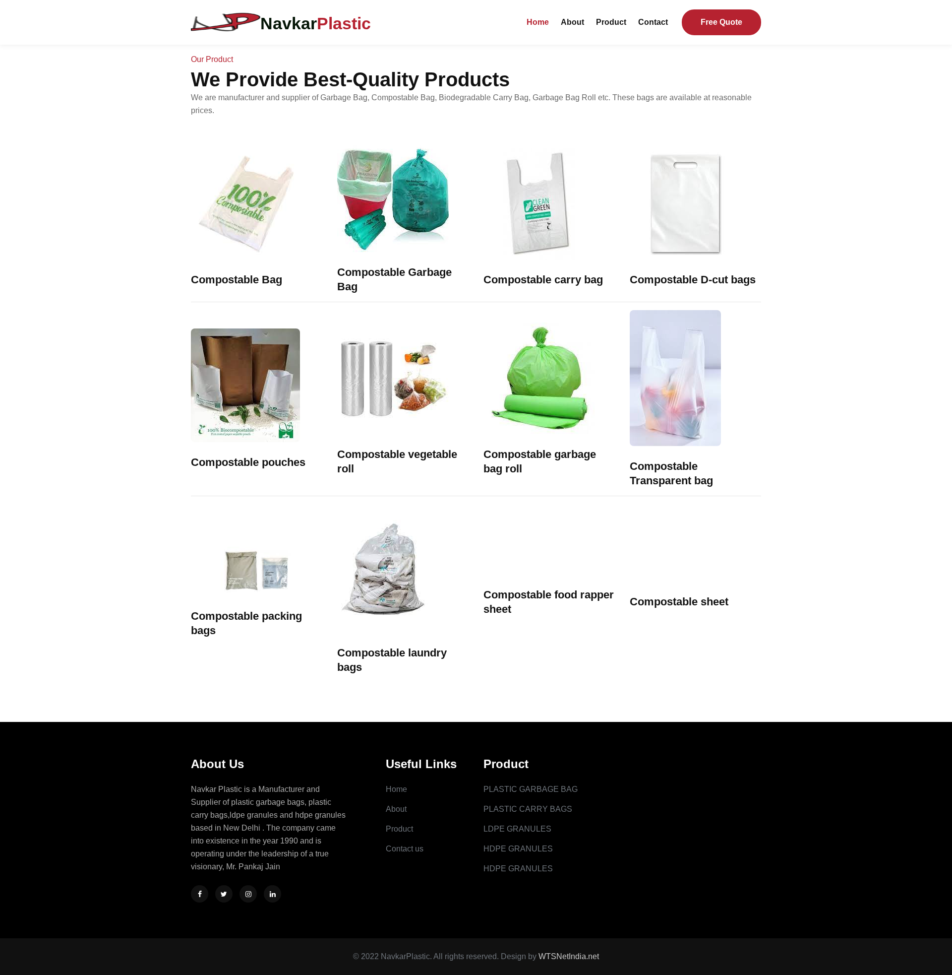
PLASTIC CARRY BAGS (527, 809)
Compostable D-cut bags (693, 279)
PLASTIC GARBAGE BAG (530, 789)
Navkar (315, 23)
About (572, 22)
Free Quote (721, 22)
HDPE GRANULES (518, 849)
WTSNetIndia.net (568, 956)
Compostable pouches (248, 462)
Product (611, 22)
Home (538, 21)
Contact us (404, 849)
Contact (653, 22)
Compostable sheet (679, 601)
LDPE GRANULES (517, 829)
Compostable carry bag (543, 279)
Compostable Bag (236, 279)
